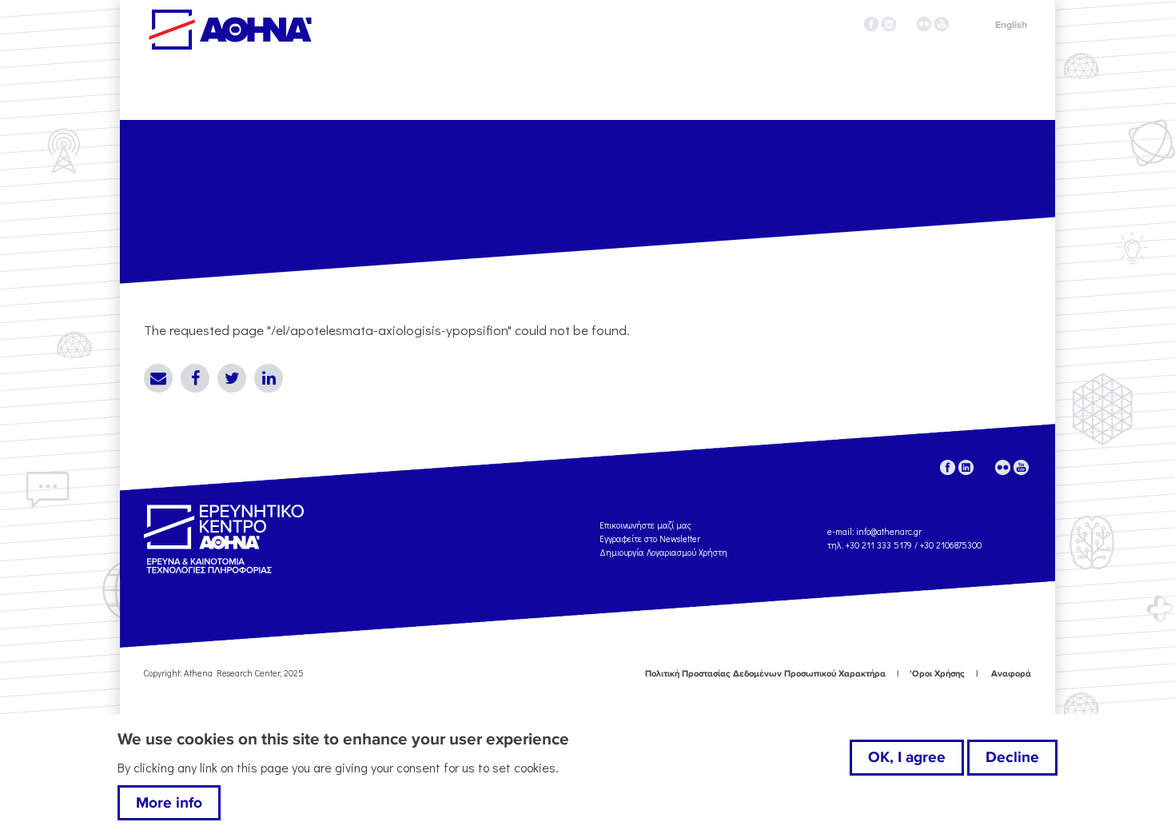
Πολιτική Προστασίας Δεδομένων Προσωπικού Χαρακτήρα (765, 673)
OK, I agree (907, 757)
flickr (924, 24)
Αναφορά (1011, 673)
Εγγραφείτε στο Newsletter (651, 539)
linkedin (889, 24)
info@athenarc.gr (889, 531)
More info (169, 802)
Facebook (195, 378)
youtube (942, 24)
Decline (1012, 757)
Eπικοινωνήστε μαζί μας (645, 525)
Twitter (231, 378)
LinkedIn (268, 378)
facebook (871, 24)
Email (158, 378)
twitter (906, 24)
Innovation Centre (230, 30)
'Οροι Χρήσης (937, 673)
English (1011, 25)
